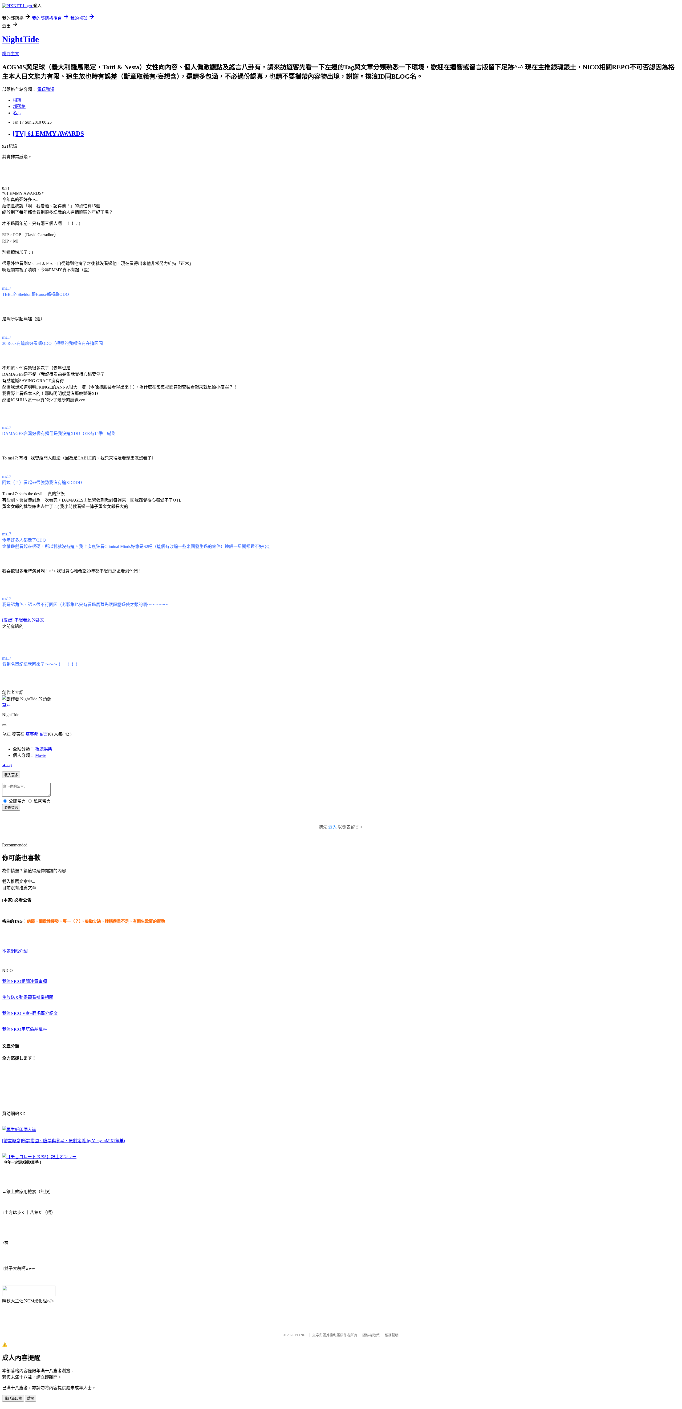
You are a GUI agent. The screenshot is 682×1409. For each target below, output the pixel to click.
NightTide (20, 39)
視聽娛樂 (43, 749)
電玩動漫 (45, 89)
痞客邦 (32, 734)
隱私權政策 (371, 1335)
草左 (6, 705)
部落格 (19, 106)
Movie (40, 755)
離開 (30, 1398)
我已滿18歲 (13, 1398)
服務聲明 (392, 1335)
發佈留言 (11, 808)
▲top (7, 764)
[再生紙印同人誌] (19, 1129)
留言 (43, 734)
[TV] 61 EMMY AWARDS (48, 133)
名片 (17, 113)
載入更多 (11, 775)
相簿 (17, 100)
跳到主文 (10, 53)
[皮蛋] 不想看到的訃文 (23, 620)
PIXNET (301, 1335)
